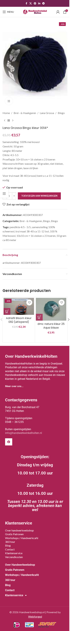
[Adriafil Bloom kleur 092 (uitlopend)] (19, 306)
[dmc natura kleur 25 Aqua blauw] (51, 309)
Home (6, 112)
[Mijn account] (58, 11)
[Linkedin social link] (39, 3)
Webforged (35, 616)
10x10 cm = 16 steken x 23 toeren (36, 235)
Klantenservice (13, 553)
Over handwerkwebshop (19, 530)
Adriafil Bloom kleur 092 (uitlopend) (19, 320)
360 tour (10, 541)
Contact (10, 549)
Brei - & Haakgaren (25, 112)
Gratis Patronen (14, 534)
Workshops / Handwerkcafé (21, 538)
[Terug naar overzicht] (9, 121)
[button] (7, 311)
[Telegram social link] (43, 3)
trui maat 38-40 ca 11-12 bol (32, 231)
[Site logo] (35, 11)
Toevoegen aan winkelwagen (39, 195)
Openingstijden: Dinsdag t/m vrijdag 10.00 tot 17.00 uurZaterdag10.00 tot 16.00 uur (35, 483)
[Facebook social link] (26, 3)
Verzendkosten (14, 557)
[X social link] (30, 3)
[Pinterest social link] (35, 3)
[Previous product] (5, 121)
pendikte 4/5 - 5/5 (20, 227)
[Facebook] (8, 441)
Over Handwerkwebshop (20, 564)
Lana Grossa (47, 112)
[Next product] (13, 121)
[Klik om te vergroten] (9, 101)
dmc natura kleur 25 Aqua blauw (51, 326)
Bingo (61, 112)
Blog (8, 545)
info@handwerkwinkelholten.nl (23, 433)
